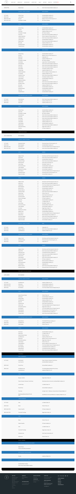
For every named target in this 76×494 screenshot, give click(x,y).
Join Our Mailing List (61, 484)
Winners (23, 478)
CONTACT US (50, 2)
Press (12, 486)
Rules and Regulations (25, 477)
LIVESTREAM (55, 2)
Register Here (35, 477)
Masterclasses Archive (36, 480)
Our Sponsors (14, 485)
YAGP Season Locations (25, 481)
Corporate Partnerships (47, 478)
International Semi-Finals (25, 484)
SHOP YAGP (44, 2)
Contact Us (59, 481)
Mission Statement (14, 478)
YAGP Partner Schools (15, 482)
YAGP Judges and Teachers (15, 481)
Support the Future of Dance (47, 477)
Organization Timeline (15, 477)
